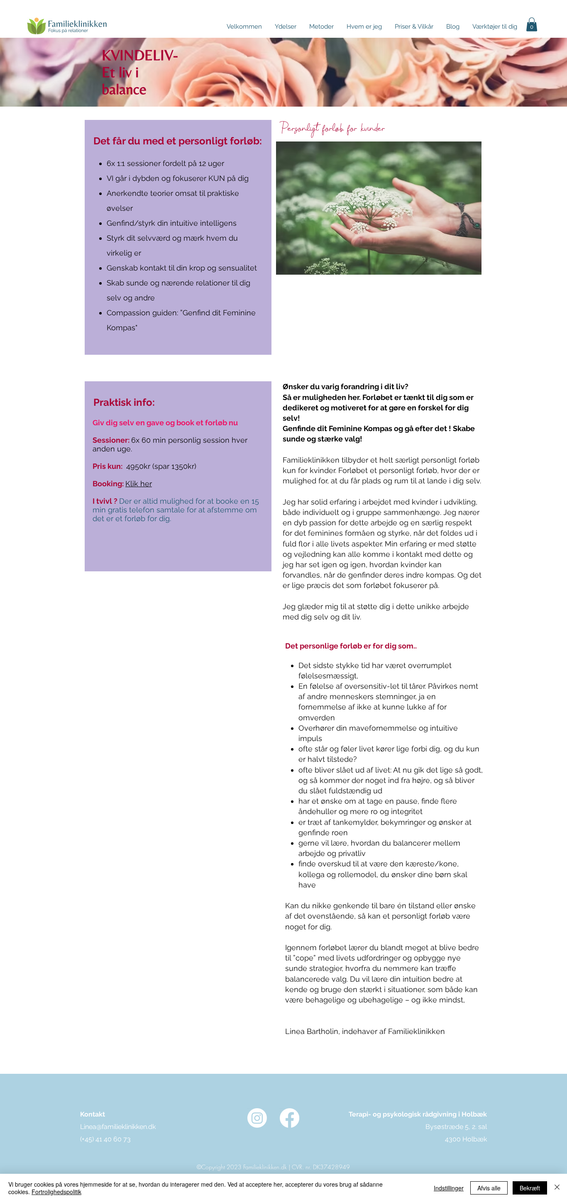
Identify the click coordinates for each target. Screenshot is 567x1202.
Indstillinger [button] (449, 1188)
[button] (414, 26)
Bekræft (530, 1188)
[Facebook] (289, 1118)
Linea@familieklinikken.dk (118, 1127)
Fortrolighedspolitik (56, 1191)
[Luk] (557, 1187)
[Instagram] (257, 1118)
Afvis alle (489, 1188)
